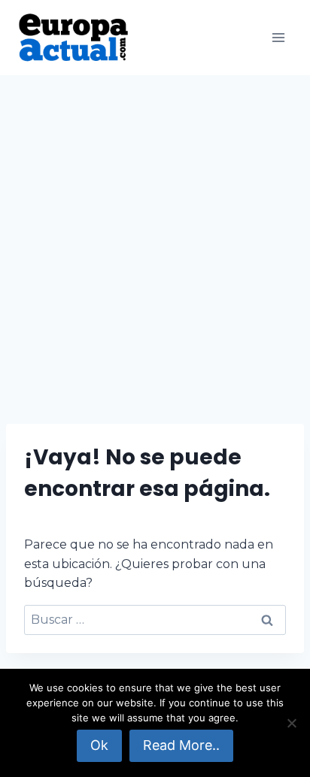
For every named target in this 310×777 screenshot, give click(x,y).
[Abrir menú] (278, 37)
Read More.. (181, 745)
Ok (99, 745)
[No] (291, 722)
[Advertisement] (155, 237)
